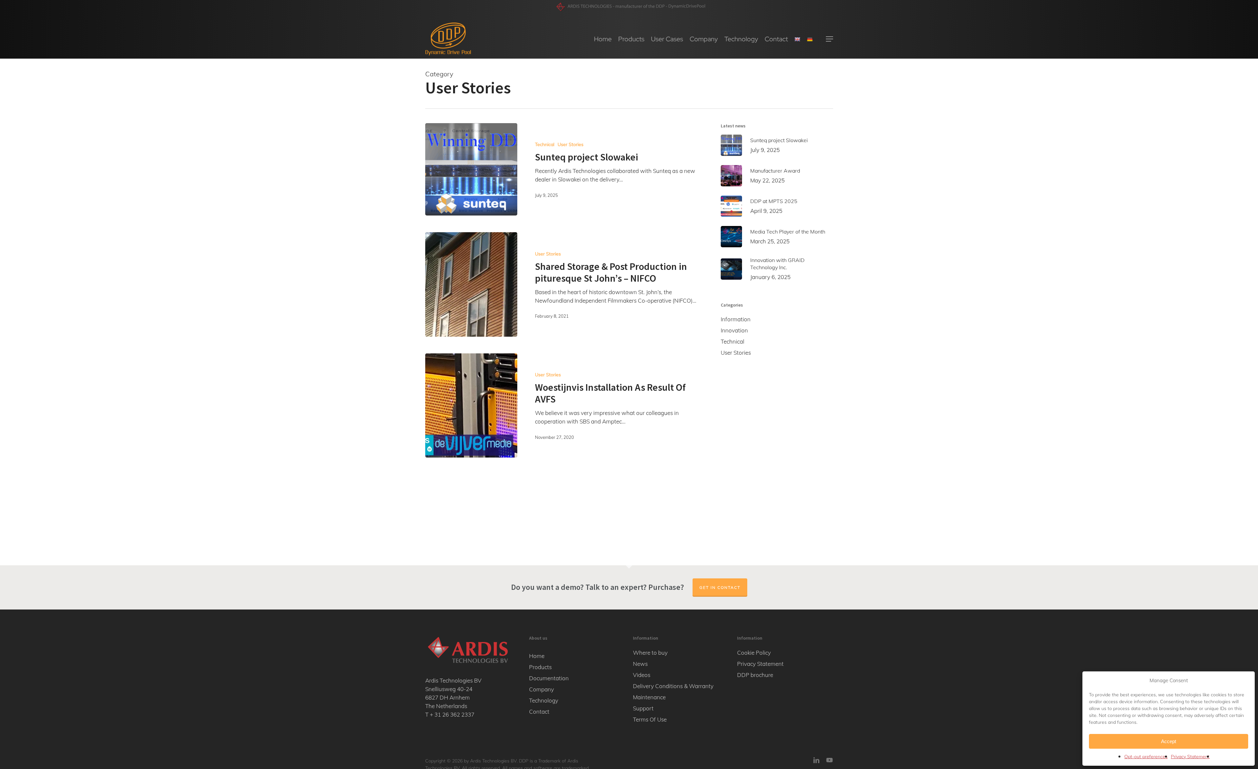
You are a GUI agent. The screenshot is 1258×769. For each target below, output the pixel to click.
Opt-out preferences (1146, 757)
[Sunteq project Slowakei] (471, 169)
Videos (641, 674)
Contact (539, 711)
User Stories (570, 144)
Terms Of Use (650, 719)
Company (541, 689)
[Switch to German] (810, 39)
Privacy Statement (1190, 757)
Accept (1168, 741)
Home (536, 655)
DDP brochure (755, 674)
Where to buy (650, 652)
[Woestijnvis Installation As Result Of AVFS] (471, 405)
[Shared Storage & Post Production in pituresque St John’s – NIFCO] (471, 284)
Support (643, 708)
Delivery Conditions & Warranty (673, 686)
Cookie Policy (754, 652)
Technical (544, 144)
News (640, 663)
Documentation (549, 678)
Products (540, 667)
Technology (543, 700)
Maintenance (649, 697)
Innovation (734, 330)
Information (736, 319)
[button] (829, 39)
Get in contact (719, 587)
